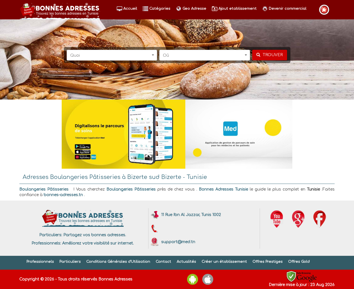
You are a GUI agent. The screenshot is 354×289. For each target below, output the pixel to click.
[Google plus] (298, 219)
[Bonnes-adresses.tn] (59, 9)
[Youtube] (276, 219)
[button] (112, 55)
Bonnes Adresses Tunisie (223, 189)
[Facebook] (319, 219)
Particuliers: (50, 235)
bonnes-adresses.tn (63, 195)
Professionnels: (46, 243)
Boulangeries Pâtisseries (44, 189)
